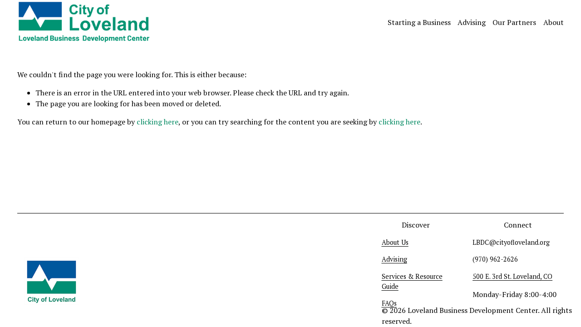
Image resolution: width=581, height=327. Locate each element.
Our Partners (514, 22)
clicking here (157, 122)
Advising (472, 22)
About (553, 22)
